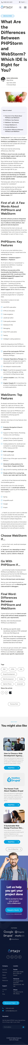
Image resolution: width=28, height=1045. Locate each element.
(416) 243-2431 (7, 2)
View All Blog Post (13, 849)
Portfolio (4, 972)
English (23, 2)
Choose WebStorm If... (11, 125)
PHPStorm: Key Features (12, 120)
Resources (5, 980)
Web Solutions (7, 16)
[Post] (10, 692)
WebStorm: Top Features (12, 122)
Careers (4, 977)
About (4, 975)
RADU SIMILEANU (12, 78)
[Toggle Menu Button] (25, 7)
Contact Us (4, 990)
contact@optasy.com (11, 1010)
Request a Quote (13, 910)
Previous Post (14, 704)
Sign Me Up (23, 1027)
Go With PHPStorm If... (11, 127)
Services (4, 969)
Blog (3, 994)
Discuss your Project (9, 1003)
